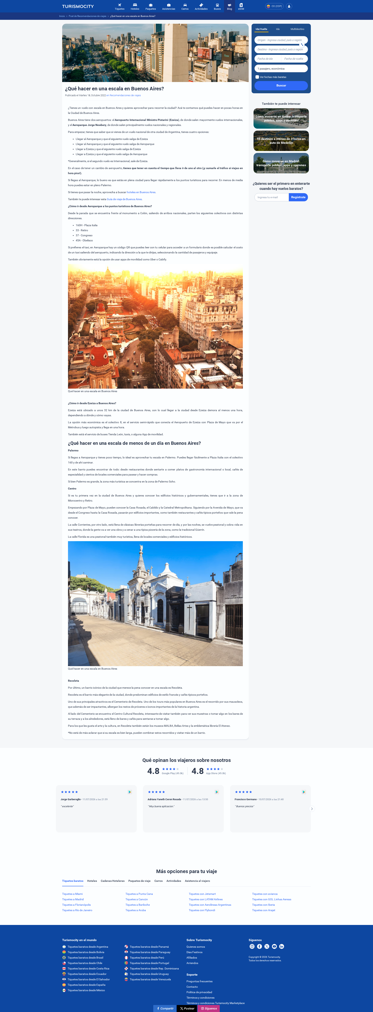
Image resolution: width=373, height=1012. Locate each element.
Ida (278, 29)
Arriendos (192, 963)
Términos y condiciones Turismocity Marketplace (215, 1003)
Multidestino (297, 29)
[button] (289, 6)
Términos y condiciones (200, 997)
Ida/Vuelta (261, 29)
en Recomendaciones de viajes (123, 95)
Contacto (192, 986)
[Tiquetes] (78, 6)
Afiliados (191, 957)
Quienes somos (195, 946)
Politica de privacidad (199, 992)
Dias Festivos (194, 952)
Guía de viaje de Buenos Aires (124, 199)
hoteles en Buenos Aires (141, 192)
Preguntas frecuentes (199, 981)
